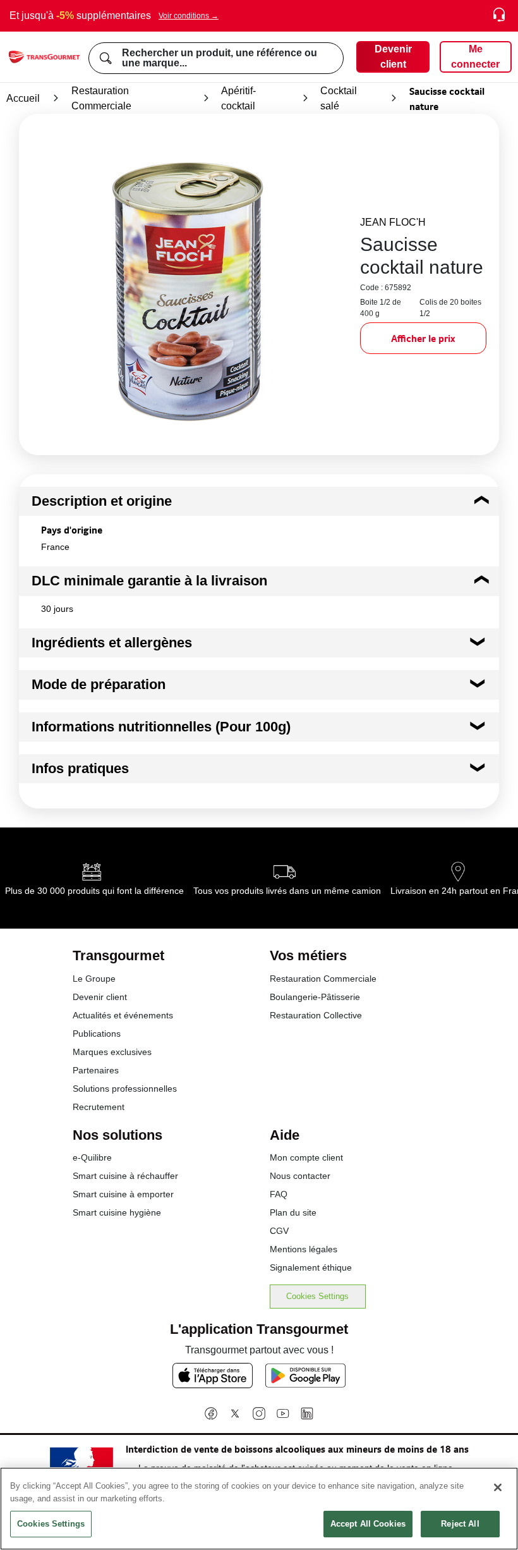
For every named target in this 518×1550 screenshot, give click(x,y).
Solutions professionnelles (125, 1088)
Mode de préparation (99, 684)
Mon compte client (306, 1157)
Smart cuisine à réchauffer (125, 1176)
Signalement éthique (311, 1267)
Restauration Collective (316, 1015)
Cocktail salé (338, 98)
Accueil (23, 98)
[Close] (498, 1487)
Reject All (460, 1524)
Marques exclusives (112, 1052)
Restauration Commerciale (101, 98)
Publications (97, 1033)
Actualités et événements (123, 1015)
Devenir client (100, 997)
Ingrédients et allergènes (112, 642)
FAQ (278, 1194)
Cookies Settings (317, 1296)
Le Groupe (94, 978)
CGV (279, 1231)
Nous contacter (300, 1176)
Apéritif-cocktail (238, 98)
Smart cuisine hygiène (117, 1212)
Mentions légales (303, 1249)
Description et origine (102, 501)
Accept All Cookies (368, 1524)
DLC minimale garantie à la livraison (149, 581)
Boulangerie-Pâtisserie (315, 997)
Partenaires (96, 1070)
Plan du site (293, 1212)
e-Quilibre (92, 1157)
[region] (259, 1508)
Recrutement (98, 1107)
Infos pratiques (80, 768)
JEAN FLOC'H (393, 222)
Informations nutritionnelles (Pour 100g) (161, 727)
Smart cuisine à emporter (123, 1194)
